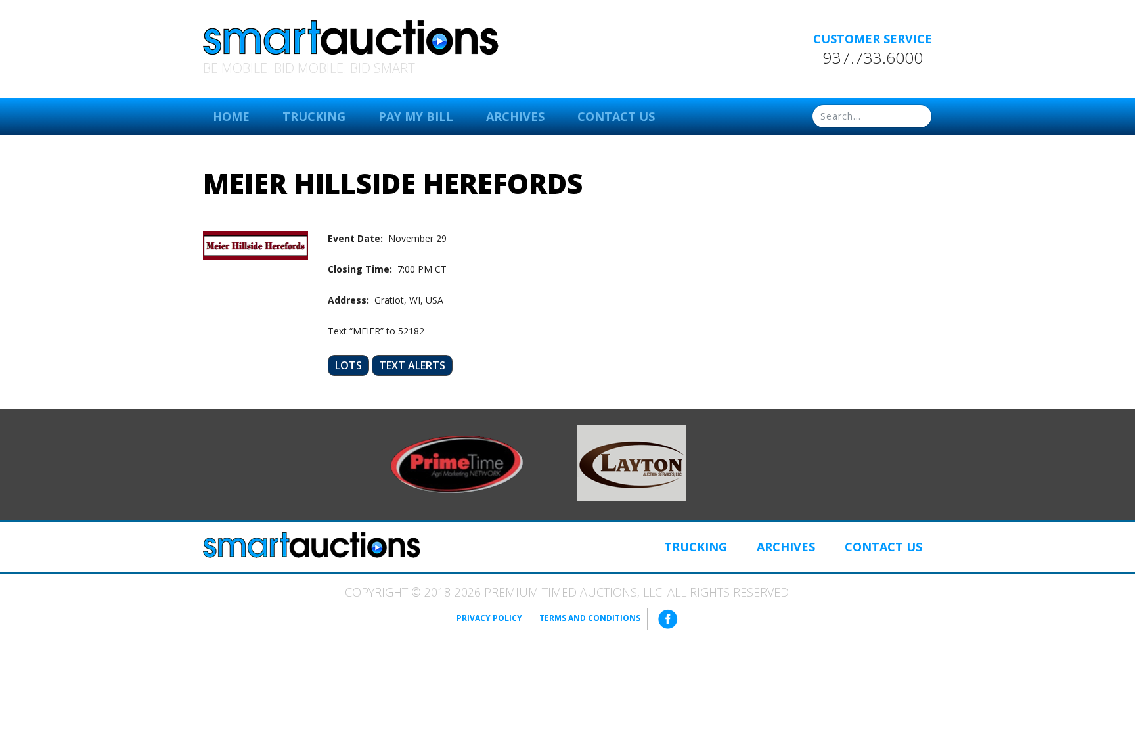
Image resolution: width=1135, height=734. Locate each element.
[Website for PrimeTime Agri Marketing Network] (456, 463)
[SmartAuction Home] (311, 545)
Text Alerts (412, 365)
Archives (515, 116)
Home (231, 116)
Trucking (313, 116)
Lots (348, 365)
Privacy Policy (489, 618)
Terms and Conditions (589, 618)
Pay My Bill (415, 116)
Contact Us (616, 116)
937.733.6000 (873, 58)
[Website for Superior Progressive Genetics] (631, 462)
